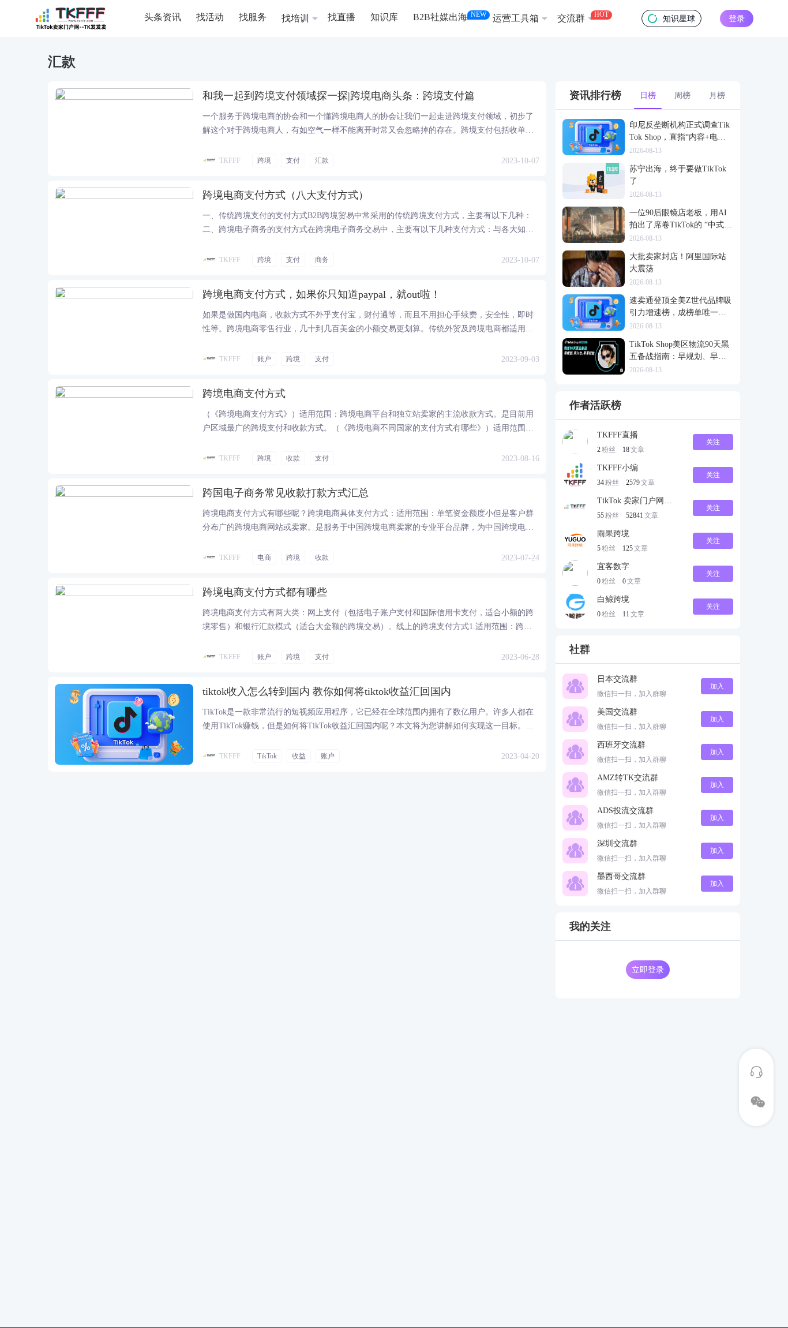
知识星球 (679, 18)
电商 (264, 557)
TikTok (267, 756)
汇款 (322, 160)
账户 (264, 359)
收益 (299, 756)
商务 (322, 260)
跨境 (264, 160)
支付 (293, 160)
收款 (293, 458)
